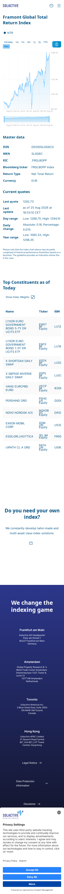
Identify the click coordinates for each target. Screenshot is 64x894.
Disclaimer (30, 803)
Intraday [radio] (8, 42)
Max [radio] (6, 46)
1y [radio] (34, 42)
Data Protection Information (25, 783)
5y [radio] (39, 42)
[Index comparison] (56, 44)
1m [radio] (22, 42)
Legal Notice (29, 762)
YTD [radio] (46, 42)
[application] (32, 83)
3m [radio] (28, 42)
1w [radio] (16, 42)
